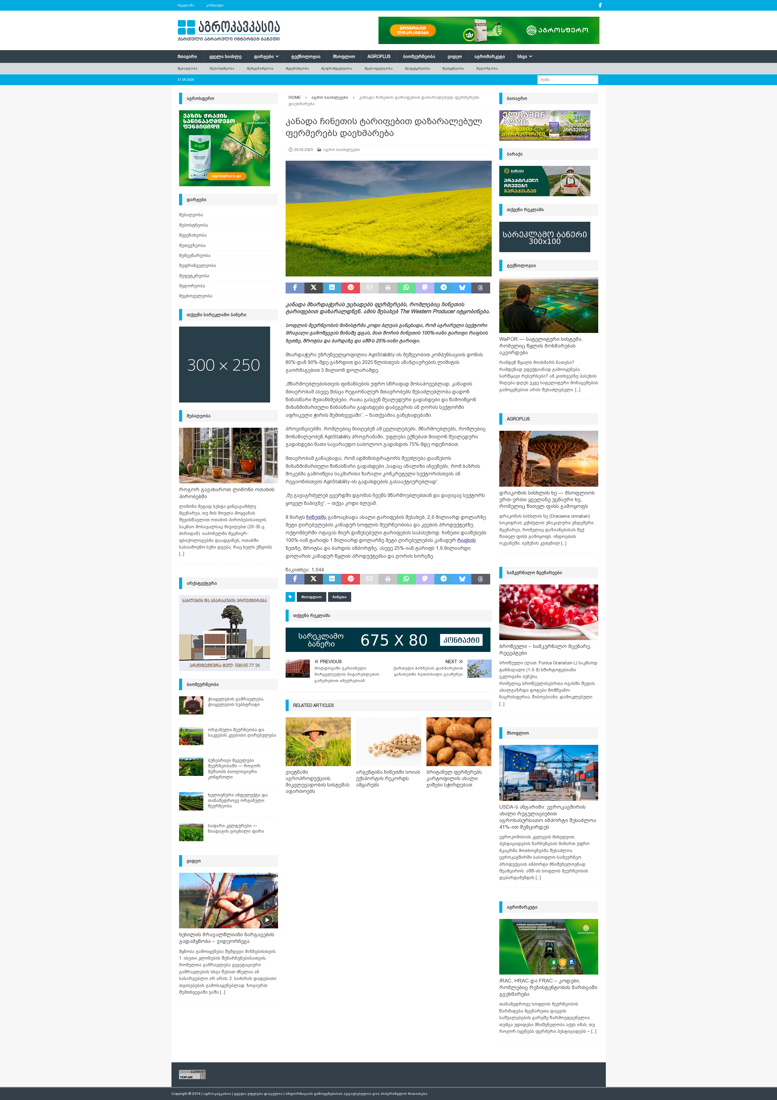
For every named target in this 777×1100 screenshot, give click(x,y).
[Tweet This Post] (313, 288)
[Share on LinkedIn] (332, 288)
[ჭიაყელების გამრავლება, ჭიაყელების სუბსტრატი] (191, 705)
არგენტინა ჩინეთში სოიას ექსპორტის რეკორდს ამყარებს (388, 778)
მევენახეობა (297, 68)
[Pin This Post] (350, 288)
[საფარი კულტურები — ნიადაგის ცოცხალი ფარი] (191, 832)
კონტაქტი (215, 5)
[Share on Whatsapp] (406, 288)
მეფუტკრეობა (417, 68)
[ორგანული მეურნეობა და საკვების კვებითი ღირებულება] (191, 736)
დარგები (264, 56)
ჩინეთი (340, 597)
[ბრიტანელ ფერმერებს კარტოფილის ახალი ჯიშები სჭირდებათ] (459, 741)
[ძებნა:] (568, 79)
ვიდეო (455, 56)
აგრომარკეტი (489, 56)
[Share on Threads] (480, 288)
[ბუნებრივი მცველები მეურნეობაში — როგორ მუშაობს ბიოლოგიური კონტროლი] (191, 767)
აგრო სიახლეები (341, 149)
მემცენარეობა (260, 68)
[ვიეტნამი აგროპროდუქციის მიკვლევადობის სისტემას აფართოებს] (318, 741)
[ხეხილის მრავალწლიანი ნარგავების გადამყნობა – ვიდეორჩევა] (228, 900)
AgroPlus (379, 56)
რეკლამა (186, 5)
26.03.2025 (303, 149)
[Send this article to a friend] (369, 288)
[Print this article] (387, 288)
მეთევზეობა (453, 68)
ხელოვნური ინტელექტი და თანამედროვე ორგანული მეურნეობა (238, 800)
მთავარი (187, 56)
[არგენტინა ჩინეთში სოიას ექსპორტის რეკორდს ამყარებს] (388, 741)
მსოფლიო (344, 56)
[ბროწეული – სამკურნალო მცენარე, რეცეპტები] (548, 612)
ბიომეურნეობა (419, 56)
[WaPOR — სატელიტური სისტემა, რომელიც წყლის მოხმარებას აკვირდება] (548, 305)
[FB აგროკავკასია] (600, 5)
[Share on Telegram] (443, 288)
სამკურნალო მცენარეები (534, 572)
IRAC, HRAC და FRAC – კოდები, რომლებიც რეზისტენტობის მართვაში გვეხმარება (548, 987)
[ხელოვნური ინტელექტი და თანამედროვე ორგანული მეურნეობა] (191, 801)
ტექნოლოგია (306, 56)
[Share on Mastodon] (425, 288)
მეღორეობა (487, 68)
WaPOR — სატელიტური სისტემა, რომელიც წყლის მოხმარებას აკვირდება (541, 345)
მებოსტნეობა (222, 68)
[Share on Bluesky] (462, 288)
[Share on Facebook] (295, 288)
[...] (181, 553)
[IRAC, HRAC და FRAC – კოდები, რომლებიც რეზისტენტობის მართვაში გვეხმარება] (548, 947)
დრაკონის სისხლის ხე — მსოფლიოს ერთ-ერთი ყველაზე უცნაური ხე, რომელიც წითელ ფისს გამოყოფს (547, 499)
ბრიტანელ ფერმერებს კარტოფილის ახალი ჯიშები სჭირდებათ (454, 778)
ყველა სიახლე (225, 56)
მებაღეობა (188, 68)
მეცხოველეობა (379, 68)
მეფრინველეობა (336, 68)
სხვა (522, 56)
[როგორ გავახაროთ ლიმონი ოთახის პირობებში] (228, 455)
